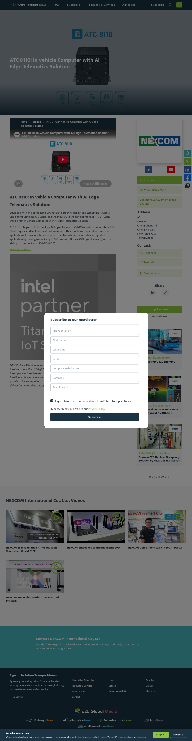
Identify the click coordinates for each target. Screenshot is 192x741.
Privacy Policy (96, 408)
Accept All (160, 735)
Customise (178, 735)
